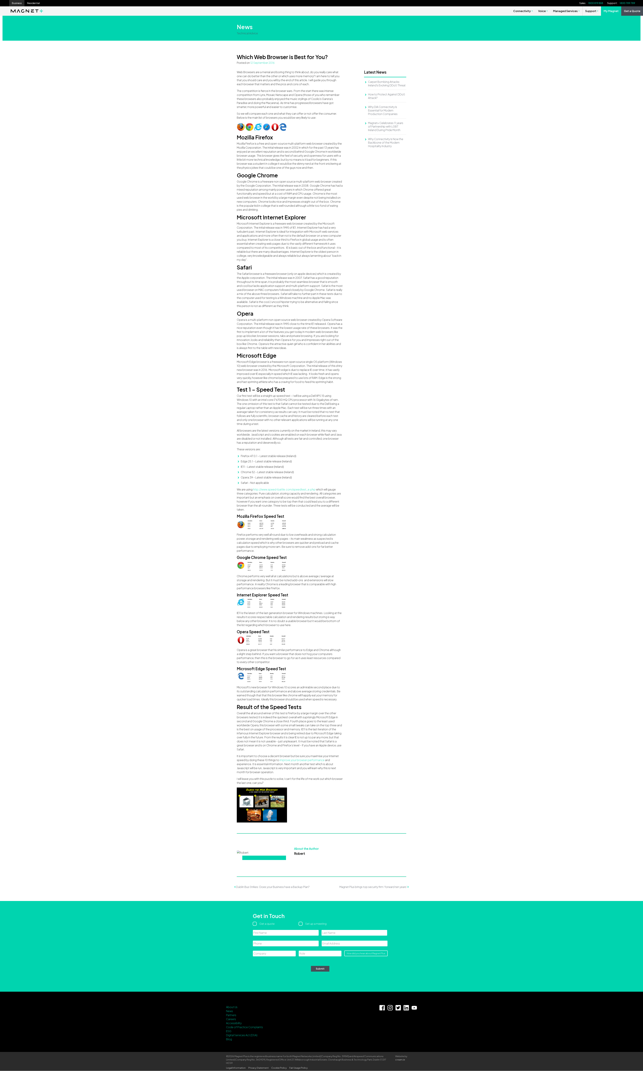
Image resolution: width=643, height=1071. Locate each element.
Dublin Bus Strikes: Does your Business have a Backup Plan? (273, 887)
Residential (33, 3)
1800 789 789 (627, 3)
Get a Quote (632, 11)
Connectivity (522, 11)
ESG (228, 1031)
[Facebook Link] (382, 1007)
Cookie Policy (279, 1067)
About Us (231, 1007)
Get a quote (267, 923)
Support (590, 11)
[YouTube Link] (414, 1007)
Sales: (582, 3)
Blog (229, 1039)
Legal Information (236, 1067)
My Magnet (611, 11)
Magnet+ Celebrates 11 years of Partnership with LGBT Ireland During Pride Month (385, 126)
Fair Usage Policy (298, 1067)
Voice (542, 11)
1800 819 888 (595, 3)
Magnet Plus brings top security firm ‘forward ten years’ (373, 887)
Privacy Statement (258, 1067)
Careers (231, 1019)
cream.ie (400, 1059)
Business (17, 3)
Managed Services (565, 11)
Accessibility (234, 1023)
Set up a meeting (316, 923)
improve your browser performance (302, 760)
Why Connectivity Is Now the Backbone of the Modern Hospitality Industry (385, 142)
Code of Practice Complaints (244, 1027)
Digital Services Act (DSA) (241, 1035)
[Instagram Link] (390, 1007)
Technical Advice (247, 33)
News (229, 1011)
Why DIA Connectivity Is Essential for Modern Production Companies (383, 110)
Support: (612, 3)
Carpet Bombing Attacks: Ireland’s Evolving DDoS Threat (387, 83)
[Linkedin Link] (406, 1007)
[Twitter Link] (398, 1007)
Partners (231, 1015)
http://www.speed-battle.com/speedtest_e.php (284, 489)
